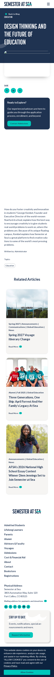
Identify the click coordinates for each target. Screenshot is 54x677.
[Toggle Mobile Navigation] (48, 4)
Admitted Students (14, 525)
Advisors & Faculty (14, 543)
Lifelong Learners (13, 529)
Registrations (11, 575)
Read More (13, 347)
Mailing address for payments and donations (23, 601)
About (7, 562)
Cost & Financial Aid (14, 557)
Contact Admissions (19, 123)
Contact (8, 566)
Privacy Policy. (10, 666)
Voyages (9, 548)
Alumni (8, 539)
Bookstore (10, 571)
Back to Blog (14, 14)
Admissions (10, 552)
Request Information (21, 635)
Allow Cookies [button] (27, 672)
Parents (8, 534)
